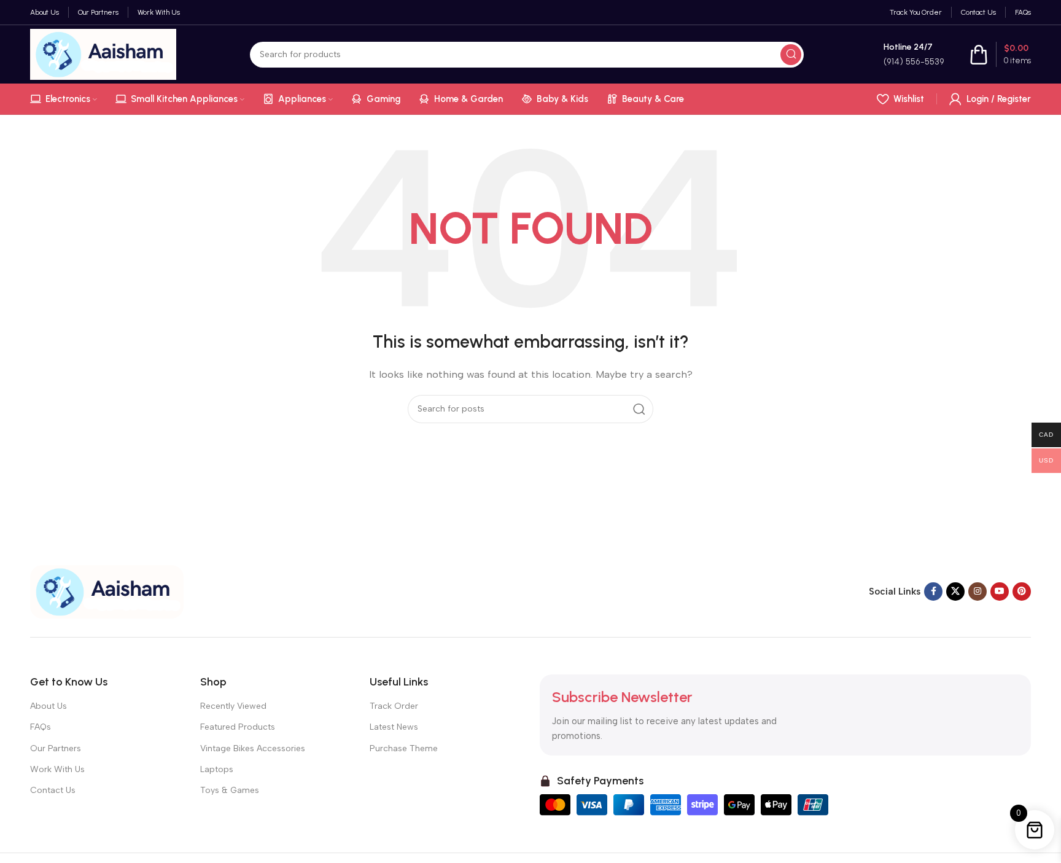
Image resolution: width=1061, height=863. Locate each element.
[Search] (790, 54)
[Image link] (107, 590)
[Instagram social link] (977, 591)
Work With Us (57, 769)
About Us (48, 706)
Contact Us (53, 790)
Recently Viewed (233, 706)
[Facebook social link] (933, 591)
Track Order (394, 706)
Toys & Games (229, 790)
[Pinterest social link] (1021, 591)
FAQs (40, 727)
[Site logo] (103, 53)
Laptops (216, 769)
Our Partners (55, 748)
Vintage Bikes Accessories (252, 748)
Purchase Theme (404, 748)
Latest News (394, 727)
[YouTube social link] (999, 591)
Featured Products (237, 727)
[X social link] (955, 591)
